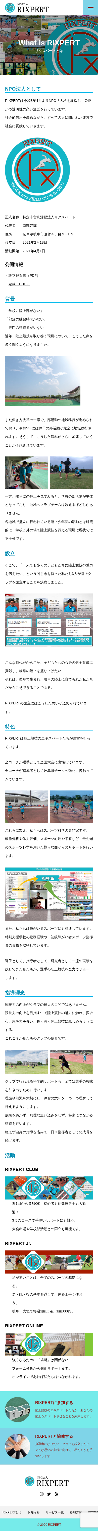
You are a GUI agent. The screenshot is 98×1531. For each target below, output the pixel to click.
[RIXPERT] (29, 7)
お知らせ (34, 1512)
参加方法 (76, 1512)
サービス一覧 (55, 1512)
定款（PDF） (19, 284)
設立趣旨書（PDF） (24, 276)
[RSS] (56, 1493)
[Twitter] (49, 1493)
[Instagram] (41, 1493)
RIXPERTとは (12, 1512)
